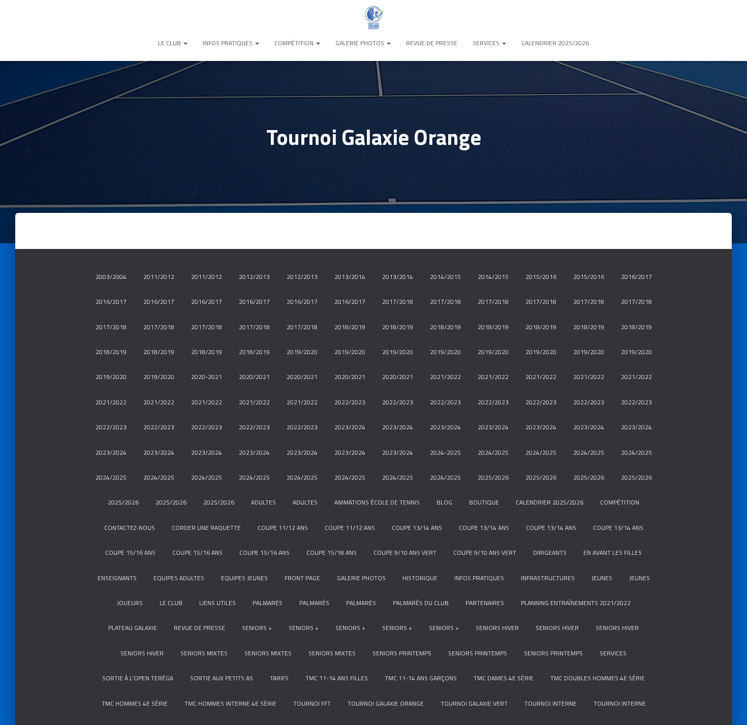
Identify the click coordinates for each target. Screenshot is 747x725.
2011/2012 (158, 276)
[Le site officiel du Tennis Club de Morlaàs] (373, 17)
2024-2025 (445, 452)
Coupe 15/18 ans (331, 552)
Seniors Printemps (401, 653)
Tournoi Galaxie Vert (474, 703)
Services (487, 43)
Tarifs (279, 678)
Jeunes (602, 578)
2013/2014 (349, 276)
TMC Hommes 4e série (135, 703)
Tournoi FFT (312, 703)
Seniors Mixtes (204, 653)
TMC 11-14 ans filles (336, 678)
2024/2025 (493, 452)
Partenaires (484, 603)
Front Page (302, 578)
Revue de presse (431, 43)
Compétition (294, 43)
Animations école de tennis (377, 502)
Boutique (484, 502)
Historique (420, 578)
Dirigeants (550, 552)
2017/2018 (397, 301)
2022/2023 (349, 402)
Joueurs (130, 603)
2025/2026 (493, 477)
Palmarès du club (421, 603)
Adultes (263, 502)
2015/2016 (540, 276)
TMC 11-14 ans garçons (421, 678)
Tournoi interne (550, 703)
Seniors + (257, 628)
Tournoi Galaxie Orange (386, 703)
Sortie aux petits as (221, 678)
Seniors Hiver (497, 628)
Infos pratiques (228, 43)
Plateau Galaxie (132, 628)
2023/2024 (349, 427)
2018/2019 (349, 327)
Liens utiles (217, 603)
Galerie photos (360, 43)
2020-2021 (206, 377)
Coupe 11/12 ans (283, 527)
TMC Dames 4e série (504, 678)
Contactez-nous (129, 527)
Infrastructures (548, 578)
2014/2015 (445, 276)
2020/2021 (254, 377)
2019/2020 (302, 352)
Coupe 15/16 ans (130, 552)
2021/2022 (445, 377)
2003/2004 (111, 276)
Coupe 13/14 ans (417, 527)
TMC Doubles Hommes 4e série (597, 678)
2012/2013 (254, 276)
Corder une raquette (206, 527)
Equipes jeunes (244, 578)
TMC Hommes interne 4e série (230, 703)
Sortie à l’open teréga (137, 678)
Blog (444, 502)
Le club (170, 43)
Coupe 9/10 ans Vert (405, 552)
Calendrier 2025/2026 (555, 43)
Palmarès (268, 603)
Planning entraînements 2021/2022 (576, 603)
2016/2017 (636, 276)
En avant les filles (612, 552)
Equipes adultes (178, 578)
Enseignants (117, 578)
